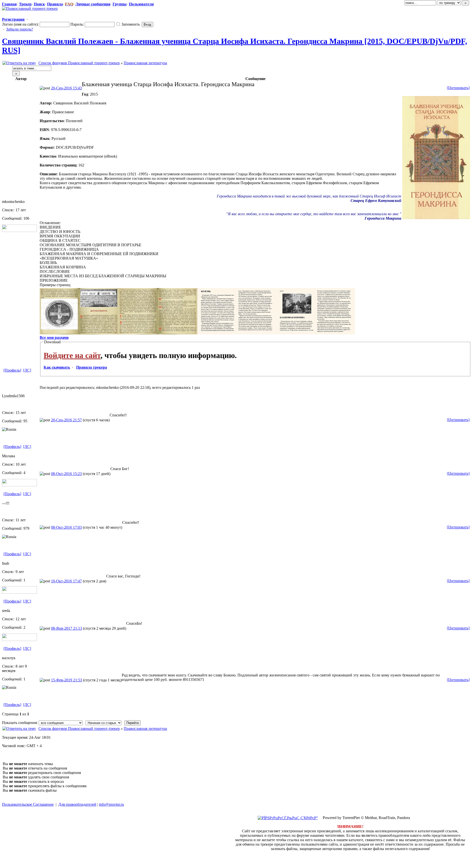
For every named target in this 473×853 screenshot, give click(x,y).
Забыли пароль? (19, 29)
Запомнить (130, 24)
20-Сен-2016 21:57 (66, 420)
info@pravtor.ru (111, 804)
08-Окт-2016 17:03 (66, 527)
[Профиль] (12, 370)
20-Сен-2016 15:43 (66, 88)
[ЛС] (27, 370)
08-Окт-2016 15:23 (66, 474)
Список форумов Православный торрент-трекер (79, 63)
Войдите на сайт (72, 355)
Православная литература (145, 63)
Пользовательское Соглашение (28, 804)
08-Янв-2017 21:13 (66, 628)
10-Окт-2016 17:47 (66, 581)
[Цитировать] (458, 88)
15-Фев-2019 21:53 (66, 680)
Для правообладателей (77, 804)
